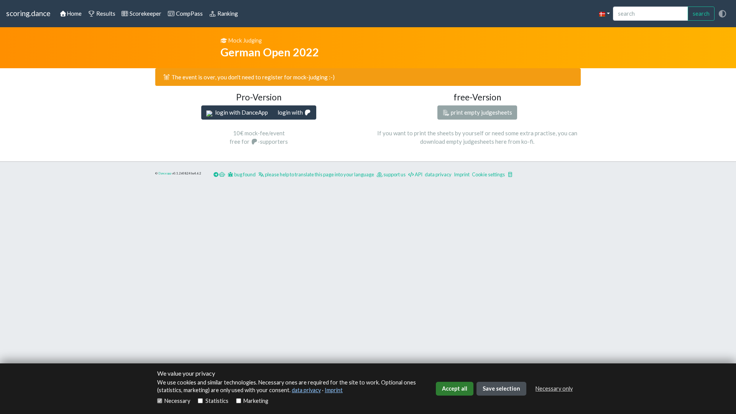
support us (394, 174)
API (418, 174)
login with (291, 112)
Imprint (334, 390)
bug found (244, 174)
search (701, 13)
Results (105, 13)
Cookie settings (488, 174)
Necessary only (554, 388)
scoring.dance (28, 13)
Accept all (454, 388)
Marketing (255, 401)
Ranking (227, 13)
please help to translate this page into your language (319, 174)
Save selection (501, 388)
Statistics (216, 401)
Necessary (177, 401)
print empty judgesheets (481, 112)
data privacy (306, 390)
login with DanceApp (241, 112)
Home (74, 13)
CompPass (189, 13)
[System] (722, 14)
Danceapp (164, 173)
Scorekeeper (144, 13)
